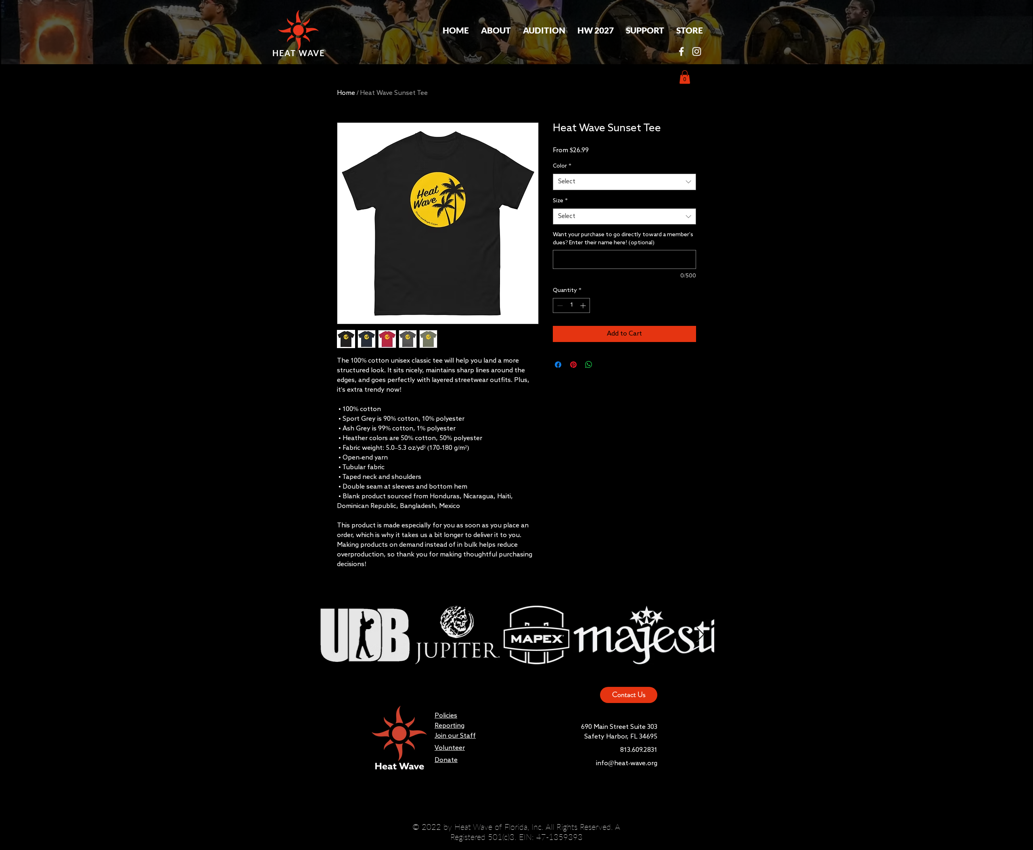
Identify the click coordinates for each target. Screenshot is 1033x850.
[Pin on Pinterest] (573, 364)
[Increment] (584, 305)
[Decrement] (559, 305)
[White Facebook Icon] (681, 51)
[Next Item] (700, 635)
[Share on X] (604, 364)
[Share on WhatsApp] (589, 364)
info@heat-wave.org (626, 763)
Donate (446, 760)
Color (562, 166)
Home (346, 93)
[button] (496, 30)
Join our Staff (455, 736)
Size (560, 201)
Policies (446, 716)
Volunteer (450, 748)
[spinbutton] (571, 305)
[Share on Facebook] (558, 364)
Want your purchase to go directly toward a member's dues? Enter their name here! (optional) (623, 239)
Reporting (449, 726)
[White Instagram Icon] (697, 51)
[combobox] (624, 182)
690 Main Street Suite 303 (619, 727)
